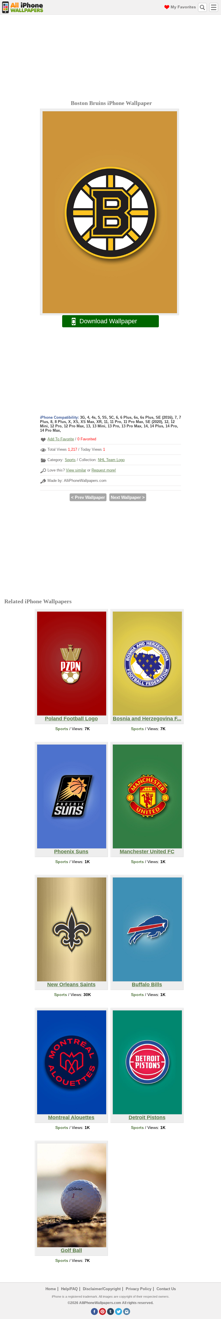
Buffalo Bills (147, 984)
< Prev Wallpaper (88, 497)
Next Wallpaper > (128, 497)
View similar (76, 470)
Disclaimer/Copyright (102, 1289)
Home (50, 1289)
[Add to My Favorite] (43, 439)
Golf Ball (71, 1250)
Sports (70, 460)
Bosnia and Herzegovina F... (147, 718)
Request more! (104, 470)
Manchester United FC (147, 851)
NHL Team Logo (111, 460)
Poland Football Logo (71, 718)
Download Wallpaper (108, 321)
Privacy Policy (138, 1289)
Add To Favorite (60, 439)
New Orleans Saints (71, 984)
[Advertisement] (112, 58)
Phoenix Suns (71, 851)
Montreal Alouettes (71, 1117)
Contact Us (166, 1289)
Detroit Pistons (147, 1117)
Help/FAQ (69, 1289)
